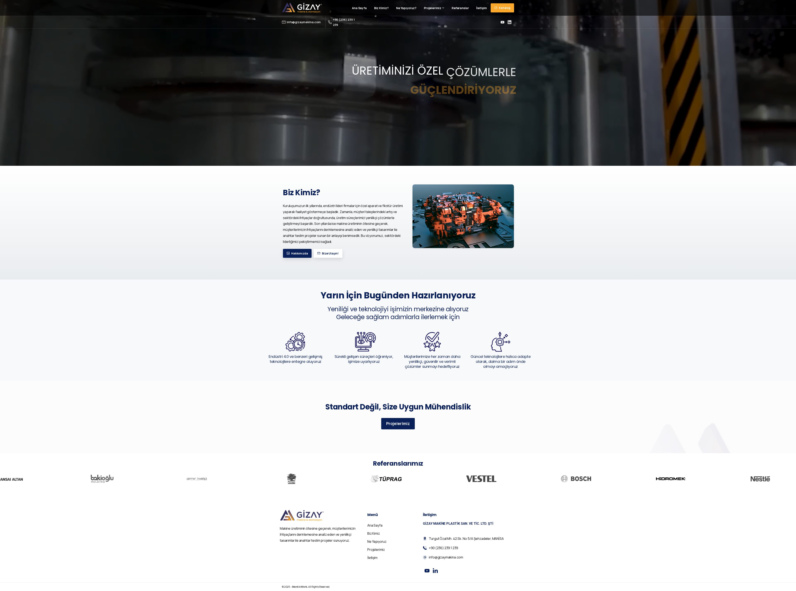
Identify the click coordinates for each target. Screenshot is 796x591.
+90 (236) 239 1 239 (344, 22)
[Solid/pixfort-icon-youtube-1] (427, 570)
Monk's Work (299, 587)
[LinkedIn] (509, 22)
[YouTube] (502, 22)
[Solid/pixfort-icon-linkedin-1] (435, 570)
